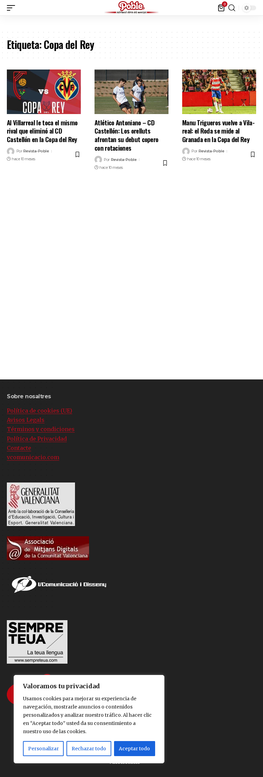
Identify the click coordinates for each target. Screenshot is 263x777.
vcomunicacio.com (33, 457)
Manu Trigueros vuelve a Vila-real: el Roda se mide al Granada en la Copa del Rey (218, 130)
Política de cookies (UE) (39, 410)
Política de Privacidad (37, 438)
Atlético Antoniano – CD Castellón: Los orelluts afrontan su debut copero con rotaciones (126, 134)
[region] (89, 719)
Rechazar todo (89, 748)
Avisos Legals (26, 419)
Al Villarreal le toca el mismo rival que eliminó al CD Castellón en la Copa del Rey (42, 130)
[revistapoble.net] (131, 7)
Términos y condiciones (41, 429)
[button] (257, 6)
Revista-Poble (36, 151)
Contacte (19, 447)
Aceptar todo (134, 748)
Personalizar (43, 748)
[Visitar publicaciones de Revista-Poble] (10, 151)
